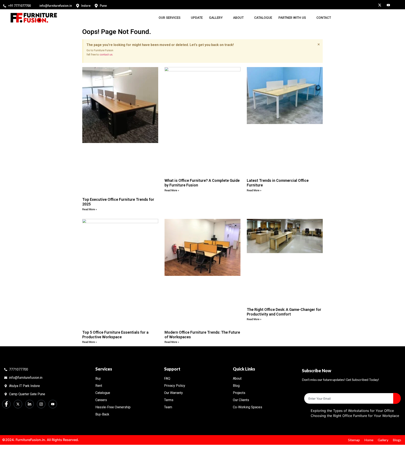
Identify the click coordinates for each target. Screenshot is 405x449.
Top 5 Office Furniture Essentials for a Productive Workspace (115, 334)
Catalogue (263, 18)
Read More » (89, 209)
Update (197, 18)
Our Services (169, 18)
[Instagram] (361, 4)
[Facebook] (352, 4)
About (238, 18)
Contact (323, 18)
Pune (103, 5)
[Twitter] (378, 4)
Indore (85, 5)
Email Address (315, 389)
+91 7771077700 (19, 5)
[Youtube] (387, 4)
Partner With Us (292, 18)
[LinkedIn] (369, 4)
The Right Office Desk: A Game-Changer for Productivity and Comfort (284, 311)
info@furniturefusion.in (55, 5)
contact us (106, 54)
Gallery (216, 18)
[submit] (397, 398)
